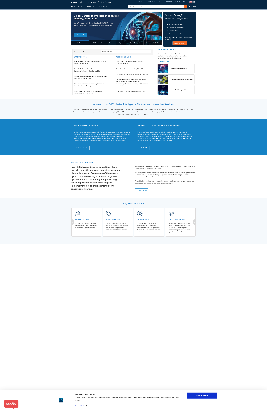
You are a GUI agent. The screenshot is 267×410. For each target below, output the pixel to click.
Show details (79, 406)
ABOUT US (141, 2)
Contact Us (144, 148)
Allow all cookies (202, 395)
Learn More (143, 190)
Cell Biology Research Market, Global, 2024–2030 (132, 74)
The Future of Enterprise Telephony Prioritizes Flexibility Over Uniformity (89, 85)
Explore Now (81, 35)
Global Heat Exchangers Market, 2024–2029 (130, 69)
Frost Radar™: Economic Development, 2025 (130, 91)
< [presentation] (72, 222)
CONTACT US (151, 2)
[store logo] (92, 2)
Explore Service (83, 148)
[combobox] (157, 6)
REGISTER (169, 2)
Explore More (164, 61)
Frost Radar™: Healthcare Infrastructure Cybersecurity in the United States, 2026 (87, 70)
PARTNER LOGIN (180, 2)
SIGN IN (161, 2)
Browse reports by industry (83, 52)
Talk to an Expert (179, 43)
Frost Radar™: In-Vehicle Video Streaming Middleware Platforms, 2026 (88, 92)
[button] (193, 2)
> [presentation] (194, 222)
